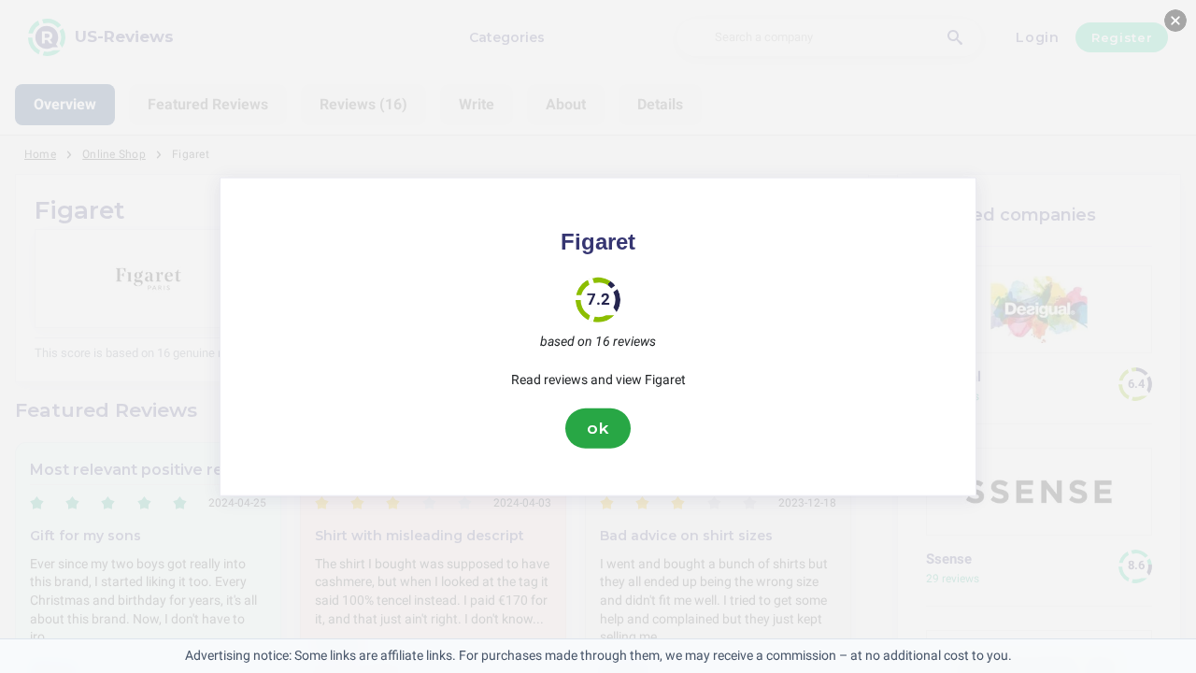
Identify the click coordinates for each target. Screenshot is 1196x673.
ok (598, 428)
